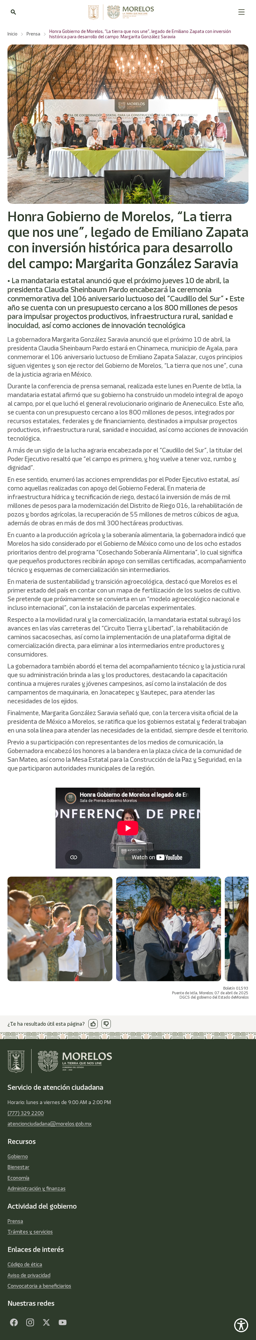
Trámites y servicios (30, 1231)
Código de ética (24, 1264)
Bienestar (18, 1167)
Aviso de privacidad (28, 1275)
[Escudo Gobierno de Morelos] (127, 12)
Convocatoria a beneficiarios (39, 1285)
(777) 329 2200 (25, 1113)
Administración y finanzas (36, 1188)
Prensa (15, 1221)
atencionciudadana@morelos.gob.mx (49, 1123)
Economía (18, 1178)
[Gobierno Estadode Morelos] (13, 1322)
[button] (241, 11)
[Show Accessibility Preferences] (241, 1325)
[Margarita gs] (46, 1322)
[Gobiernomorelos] (30, 1322)
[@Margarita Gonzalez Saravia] (62, 1322)
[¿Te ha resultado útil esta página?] (93, 1023)
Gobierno (17, 1156)
